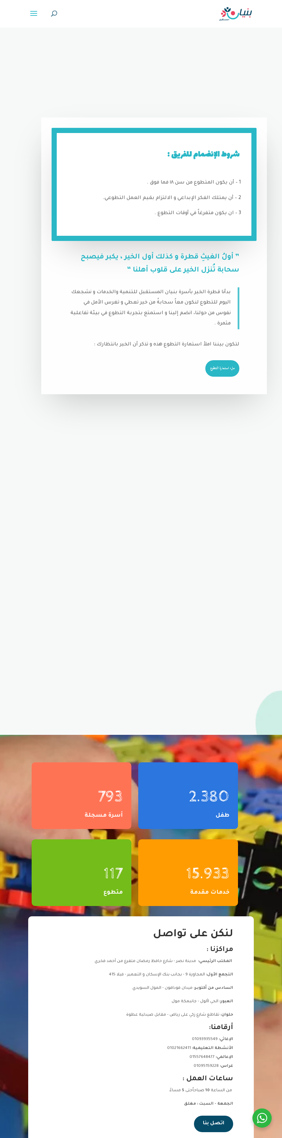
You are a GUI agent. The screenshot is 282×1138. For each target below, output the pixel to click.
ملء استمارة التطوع (222, 368)
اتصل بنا (213, 1123)
